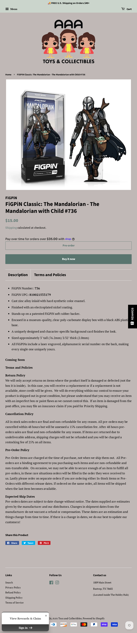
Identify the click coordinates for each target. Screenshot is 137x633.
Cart (129, 9)
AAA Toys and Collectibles (67, 618)
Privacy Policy (13, 587)
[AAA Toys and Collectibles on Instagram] (57, 583)
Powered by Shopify (94, 618)
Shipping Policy (13, 597)
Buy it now (68, 259)
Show (132, 316)
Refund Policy (13, 592)
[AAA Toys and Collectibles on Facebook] (51, 583)
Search (9, 582)
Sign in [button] (23, 627)
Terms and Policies (50, 275)
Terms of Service (14, 602)
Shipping (11, 228)
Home (8, 74)
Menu (13, 9)
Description (18, 275)
